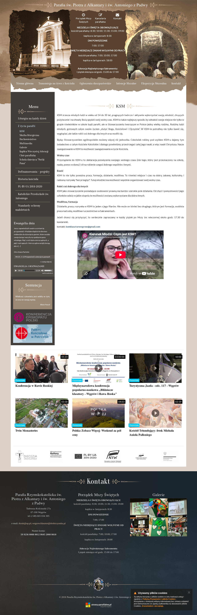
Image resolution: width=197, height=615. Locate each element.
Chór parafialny (28, 155)
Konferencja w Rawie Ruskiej (33, 385)
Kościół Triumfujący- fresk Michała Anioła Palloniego (151, 432)
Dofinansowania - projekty (34, 171)
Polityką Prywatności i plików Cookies (159, 599)
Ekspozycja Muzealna (153, 83)
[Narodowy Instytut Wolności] (112, 456)
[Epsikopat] (32, 317)
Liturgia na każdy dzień (32, 118)
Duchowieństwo (28, 139)
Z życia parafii (26, 126)
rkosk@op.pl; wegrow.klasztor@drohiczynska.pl (42, 523)
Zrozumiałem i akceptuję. (153, 606)
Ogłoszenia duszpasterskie (95, 83)
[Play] (16, 270)
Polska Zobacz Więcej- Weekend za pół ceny (96, 432)
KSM (22, 131)
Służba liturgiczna (29, 135)
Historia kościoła (28, 179)
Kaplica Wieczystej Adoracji (34, 151)
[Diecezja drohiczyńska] (27, 456)
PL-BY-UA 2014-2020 (30, 186)
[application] (33, 270)
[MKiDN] (55, 456)
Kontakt (176, 83)
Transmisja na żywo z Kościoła (56, 83)
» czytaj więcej (46, 262)
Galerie (23, 147)
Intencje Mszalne (126, 83)
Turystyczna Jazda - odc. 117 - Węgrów (154, 385)
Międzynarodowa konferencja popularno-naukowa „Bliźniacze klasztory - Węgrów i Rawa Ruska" (94, 389)
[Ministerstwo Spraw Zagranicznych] (169, 456)
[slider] (48, 270)
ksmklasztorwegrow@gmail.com (83, 226)
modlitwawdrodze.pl (47, 273)
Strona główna (24, 83)
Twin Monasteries (26, 430)
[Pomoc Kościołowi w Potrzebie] (32, 333)
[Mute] (42, 270)
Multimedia (26, 143)
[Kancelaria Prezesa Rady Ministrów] (141, 456)
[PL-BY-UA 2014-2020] (84, 456)
